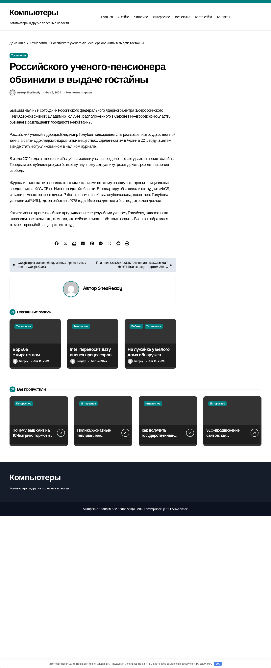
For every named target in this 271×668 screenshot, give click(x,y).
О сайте (123, 17)
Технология (18, 55)
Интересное (161, 17)
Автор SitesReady (28, 92)
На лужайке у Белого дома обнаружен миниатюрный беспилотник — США (149, 357)
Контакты (223, 17)
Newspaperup (155, 509)
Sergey (23, 361)
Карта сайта (203, 17)
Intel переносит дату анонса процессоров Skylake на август (90, 354)
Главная (107, 17)
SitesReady (110, 288)
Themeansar (178, 509)
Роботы (136, 326)
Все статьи (182, 17)
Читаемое (141, 17)
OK (218, 663)
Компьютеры (34, 12)
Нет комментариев (79, 92)
